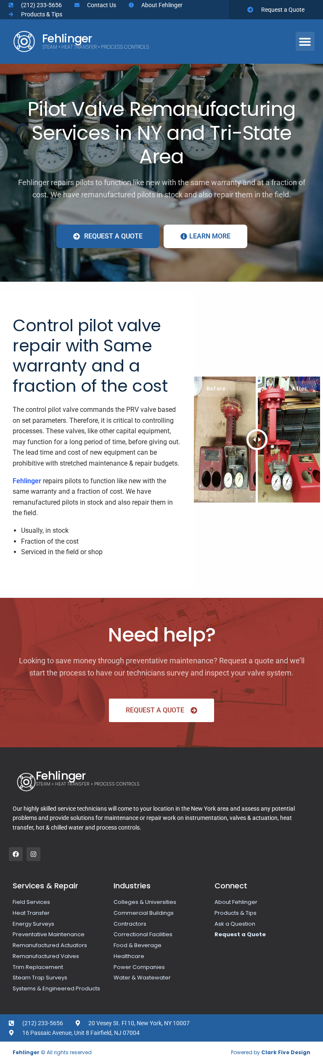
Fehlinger (67, 38)
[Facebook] (16, 854)
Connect (230, 885)
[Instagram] (33, 854)
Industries (132, 885)
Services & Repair (45, 885)
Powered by (270, 1052)
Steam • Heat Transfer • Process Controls (95, 46)
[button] (305, 41)
